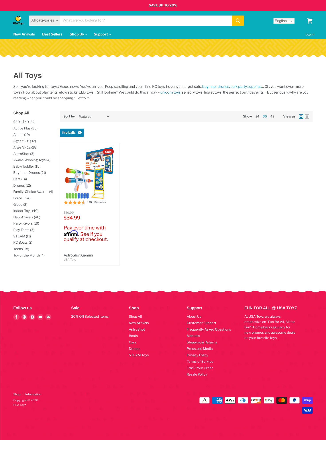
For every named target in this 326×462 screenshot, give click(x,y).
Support (101, 34)
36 (265, 116)
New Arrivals (24, 34)
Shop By (77, 34)
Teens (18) (21, 249)
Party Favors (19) (26, 223)
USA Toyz (70, 259)
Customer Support (201, 323)
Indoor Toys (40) (25, 211)
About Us (194, 317)
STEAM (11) (22, 236)
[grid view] (301, 116)
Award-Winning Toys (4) (31, 160)
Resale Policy (197, 374)
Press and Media (200, 349)
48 (272, 116)
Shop (16, 394)
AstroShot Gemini (78, 255)
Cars (132, 342)
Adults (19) (21, 135)
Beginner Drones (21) (29, 173)
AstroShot (137, 329)
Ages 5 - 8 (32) (24, 141)
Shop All (135, 317)
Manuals (193, 336)
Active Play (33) (25, 128)
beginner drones (215, 86)
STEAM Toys (139, 355)
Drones (134, 349)
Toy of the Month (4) (29, 255)
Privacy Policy (197, 355)
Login (309, 34)
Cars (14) (20, 179)
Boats (133, 336)
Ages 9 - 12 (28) (25, 147)
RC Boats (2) (22, 243)
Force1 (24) (21, 198)
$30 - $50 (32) (24, 122)
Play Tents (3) (23, 230)
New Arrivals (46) (26, 217)
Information (33, 394)
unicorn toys (170, 92)
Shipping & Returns (202, 342)
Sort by (69, 116)
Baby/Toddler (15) (26, 166)
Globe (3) (20, 205)
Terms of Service (200, 362)
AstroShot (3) (23, 154)
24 (257, 116)
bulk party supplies (245, 86)
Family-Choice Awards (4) (33, 192)
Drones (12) (22, 186)
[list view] (307, 116)
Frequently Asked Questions (209, 329)
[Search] (238, 21)
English (281, 21)
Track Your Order (200, 368)
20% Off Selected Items (90, 317)
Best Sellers (52, 34)
